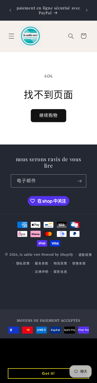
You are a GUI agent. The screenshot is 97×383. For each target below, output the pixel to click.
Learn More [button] (39, 359)
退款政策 (85, 255)
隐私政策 (23, 263)
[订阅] (80, 180)
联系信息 (60, 272)
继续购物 (48, 115)
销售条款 (79, 263)
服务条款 (41, 263)
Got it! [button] (48, 373)
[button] (11, 36)
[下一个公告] (87, 10)
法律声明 (41, 272)
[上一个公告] (10, 10)
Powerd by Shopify (57, 255)
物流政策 (60, 263)
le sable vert (30, 255)
